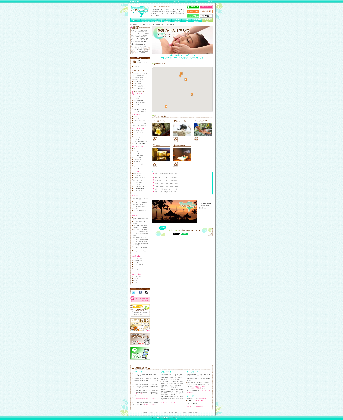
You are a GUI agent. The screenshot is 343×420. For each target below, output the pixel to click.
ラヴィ (135, 116)
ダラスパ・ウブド (137, 182)
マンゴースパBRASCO (202, 121)
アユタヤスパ (136, 118)
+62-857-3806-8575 (198, 401)
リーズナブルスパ (137, 283)
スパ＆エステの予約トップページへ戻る (166, 173)
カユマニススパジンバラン (139, 123)
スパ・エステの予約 (145, 24)
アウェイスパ (136, 168)
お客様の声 (171, 412)
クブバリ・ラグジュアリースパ (140, 121)
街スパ (135, 280)
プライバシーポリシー (154, 412)
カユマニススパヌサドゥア (139, 109)
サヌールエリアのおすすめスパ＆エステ (166, 189)
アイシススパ (136, 98)
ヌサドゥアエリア (137, 258)
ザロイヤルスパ (137, 184)
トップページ (198, 412)
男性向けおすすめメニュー (139, 77)
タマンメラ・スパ (137, 159)
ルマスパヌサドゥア (138, 100)
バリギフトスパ (137, 161)
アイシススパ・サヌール (139, 143)
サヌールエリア (137, 267)
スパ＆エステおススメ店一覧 (140, 73)
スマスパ (158, 145)
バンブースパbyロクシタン (139, 125)
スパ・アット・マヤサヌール (140, 141)
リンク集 (164, 412)
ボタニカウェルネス (138, 155)
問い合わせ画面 (202, 398)
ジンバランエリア (137, 260)
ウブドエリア (136, 269)
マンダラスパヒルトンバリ (139, 111)
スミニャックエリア (138, 264)
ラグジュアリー (137, 276)
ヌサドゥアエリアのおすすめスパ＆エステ (167, 177)
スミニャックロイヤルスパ (139, 164)
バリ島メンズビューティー (139, 210)
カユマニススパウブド (138, 188)
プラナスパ (136, 149)
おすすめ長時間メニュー (139, 75)
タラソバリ (136, 105)
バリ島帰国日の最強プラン (139, 237)
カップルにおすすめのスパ (139, 88)
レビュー (167, 1)
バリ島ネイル (136, 208)
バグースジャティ (137, 180)
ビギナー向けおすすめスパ (139, 86)
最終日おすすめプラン (138, 79)
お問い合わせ (176, 1)
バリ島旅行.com (134, 1)
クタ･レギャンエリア (138, 262)
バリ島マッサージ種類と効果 (140, 202)
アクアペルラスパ (137, 157)
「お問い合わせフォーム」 (139, 393)
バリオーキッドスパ (161, 121)
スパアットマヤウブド (138, 186)
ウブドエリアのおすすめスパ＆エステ (165, 192)
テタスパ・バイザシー (181, 121)
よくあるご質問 (188, 1)
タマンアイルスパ (180, 145)
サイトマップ (199, 1)
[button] (192, 94)
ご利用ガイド (210, 1)
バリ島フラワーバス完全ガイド (140, 251)
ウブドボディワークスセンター (140, 178)
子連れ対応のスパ (137, 81)
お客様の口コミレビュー (139, 67)
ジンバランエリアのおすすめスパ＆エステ (167, 180)
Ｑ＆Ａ (184, 412)
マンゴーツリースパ (138, 190)
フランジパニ (136, 96)
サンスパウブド (137, 173)
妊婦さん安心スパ (137, 83)
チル (134, 166)
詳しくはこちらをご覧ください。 (169, 402)
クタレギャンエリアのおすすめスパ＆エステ (167, 183)
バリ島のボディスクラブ (139, 204)
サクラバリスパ (137, 107)
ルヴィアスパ (136, 153)
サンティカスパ (137, 175)
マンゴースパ (136, 139)
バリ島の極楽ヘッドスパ (139, 206)
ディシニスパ (136, 151)
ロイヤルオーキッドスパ (139, 102)
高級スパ (135, 278)
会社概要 (145, 412)
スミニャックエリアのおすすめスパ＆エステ (167, 186)
